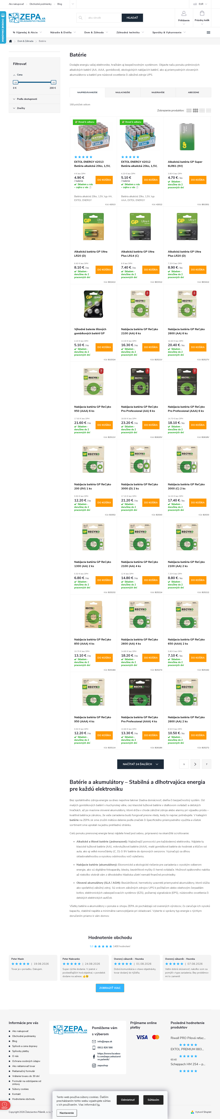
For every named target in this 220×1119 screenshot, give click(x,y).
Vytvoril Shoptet (203, 1112)
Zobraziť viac (110, 988)
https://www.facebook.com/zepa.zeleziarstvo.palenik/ (109, 1056)
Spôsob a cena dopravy (24, 1046)
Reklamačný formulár (23, 1071)
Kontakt (16, 1094)
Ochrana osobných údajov (26, 1061)
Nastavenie (67, 1113)
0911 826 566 (105, 1047)
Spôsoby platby (20, 1051)
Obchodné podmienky (41, 4)
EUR (201, 4)
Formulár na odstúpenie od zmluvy (26, 1083)
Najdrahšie (158, 92)
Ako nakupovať (16, 4)
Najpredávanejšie (87, 92)
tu (98, 1105)
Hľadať (132, 18)
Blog (59, 4)
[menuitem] (27, 32)
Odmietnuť (128, 1100)
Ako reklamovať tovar (23, 1066)
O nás (15, 1056)
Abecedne (193, 92)
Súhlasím (153, 1100)
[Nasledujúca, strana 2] (195, 764)
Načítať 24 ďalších (138, 764)
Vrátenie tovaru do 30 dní (25, 1076)
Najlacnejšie (123, 92)
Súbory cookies (20, 1089)
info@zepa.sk (104, 1041)
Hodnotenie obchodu (110, 938)
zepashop (102, 1065)
